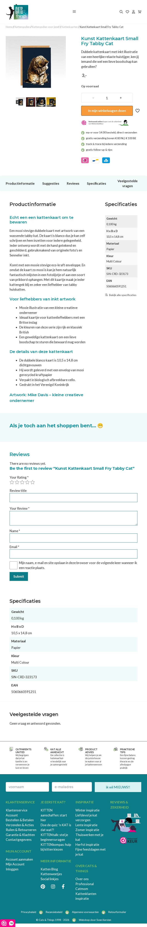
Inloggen (12, 869)
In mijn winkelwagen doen (107, 111)
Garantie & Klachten (20, 835)
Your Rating (19, 477)
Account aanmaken (19, 859)
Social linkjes (50, 879)
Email (14, 547)
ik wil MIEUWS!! (118, 787)
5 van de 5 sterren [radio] (32, 482)
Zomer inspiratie (87, 830)
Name (15, 531)
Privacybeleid (28, 912)
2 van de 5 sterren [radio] (17, 482)
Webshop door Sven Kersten (95, 919)
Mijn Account (15, 864)
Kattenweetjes (51, 874)
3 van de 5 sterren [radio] (22, 482)
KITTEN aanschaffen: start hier (54, 815)
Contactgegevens (19, 840)
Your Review (19, 508)
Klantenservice (16, 810)
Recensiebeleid (54, 912)
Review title (18, 491)
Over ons (82, 879)
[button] (20, 102)
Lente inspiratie (86, 825)
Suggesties (50, 183)
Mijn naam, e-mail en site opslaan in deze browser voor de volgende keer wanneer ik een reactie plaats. (78, 565)
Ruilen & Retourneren (21, 830)
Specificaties (96, 183)
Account (12, 815)
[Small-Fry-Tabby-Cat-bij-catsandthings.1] (36, 66)
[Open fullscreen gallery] (62, 92)
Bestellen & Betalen (20, 820)
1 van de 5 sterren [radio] (12, 482)
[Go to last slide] (18, 102)
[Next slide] (54, 102)
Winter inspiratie (87, 810)
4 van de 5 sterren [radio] (27, 482)
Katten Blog (49, 869)
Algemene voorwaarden (85, 912)
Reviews (73, 183)
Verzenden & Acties (20, 825)
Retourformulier (117, 912)
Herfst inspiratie (87, 845)
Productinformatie (20, 183)
